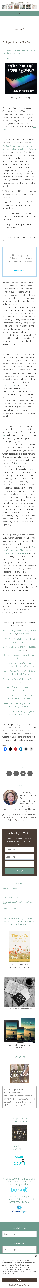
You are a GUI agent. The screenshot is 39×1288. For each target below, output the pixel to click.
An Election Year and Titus (12, 897)
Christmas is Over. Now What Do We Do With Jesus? (19, 903)
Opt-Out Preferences (16, 1285)
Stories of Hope (11, 687)
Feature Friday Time (22, 698)
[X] (30, 773)
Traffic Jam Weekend (21, 706)
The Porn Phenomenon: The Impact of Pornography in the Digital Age (18, 550)
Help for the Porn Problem (16, 42)
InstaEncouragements (12, 630)
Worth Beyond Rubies (13, 671)
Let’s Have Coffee (15, 663)
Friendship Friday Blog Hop (15, 703)
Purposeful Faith (19, 650)
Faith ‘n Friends (11, 711)
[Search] (32, 1234)
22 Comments (7, 58)
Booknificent (26, 714)
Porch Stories (23, 674)
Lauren (7, 47)
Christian (15, 50)
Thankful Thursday (9, 908)
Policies (26, 1285)
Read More (19, 820)
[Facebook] (9, 773)
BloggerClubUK (9, 647)
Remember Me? (8, 893)
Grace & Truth (14, 714)
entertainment (24, 50)
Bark (4, 435)
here (15, 155)
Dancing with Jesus (26, 711)
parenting (5, 53)
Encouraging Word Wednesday (16, 679)
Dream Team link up (12, 639)
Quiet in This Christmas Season (13, 889)
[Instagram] (16, 773)
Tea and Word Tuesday (26, 647)
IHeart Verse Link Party (19, 690)
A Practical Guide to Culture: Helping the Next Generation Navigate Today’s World (19, 145)
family (32, 50)
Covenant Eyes (8, 385)
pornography (15, 53)
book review (6, 50)
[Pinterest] (23, 773)
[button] (36, 1256)
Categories (19, 1243)
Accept (19, 1280)
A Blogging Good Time (13, 695)
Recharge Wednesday (25, 666)
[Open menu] (19, 13)
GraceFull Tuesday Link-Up (15, 655)
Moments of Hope (26, 687)
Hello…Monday (23, 633)
